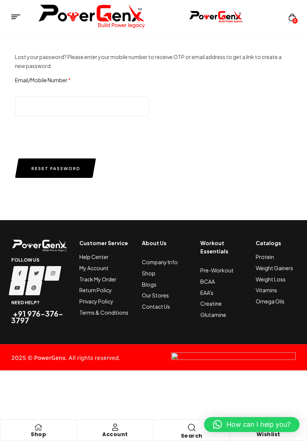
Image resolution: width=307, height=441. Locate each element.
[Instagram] (52, 273)
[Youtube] (17, 288)
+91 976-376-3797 (37, 317)
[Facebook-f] (19, 273)
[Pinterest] (33, 288)
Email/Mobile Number (43, 80)
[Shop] (38, 427)
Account (115, 434)
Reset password (55, 168)
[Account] (115, 427)
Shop (38, 434)
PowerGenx (50, 357)
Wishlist (268, 434)
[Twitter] (36, 273)
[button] (252, 424)
